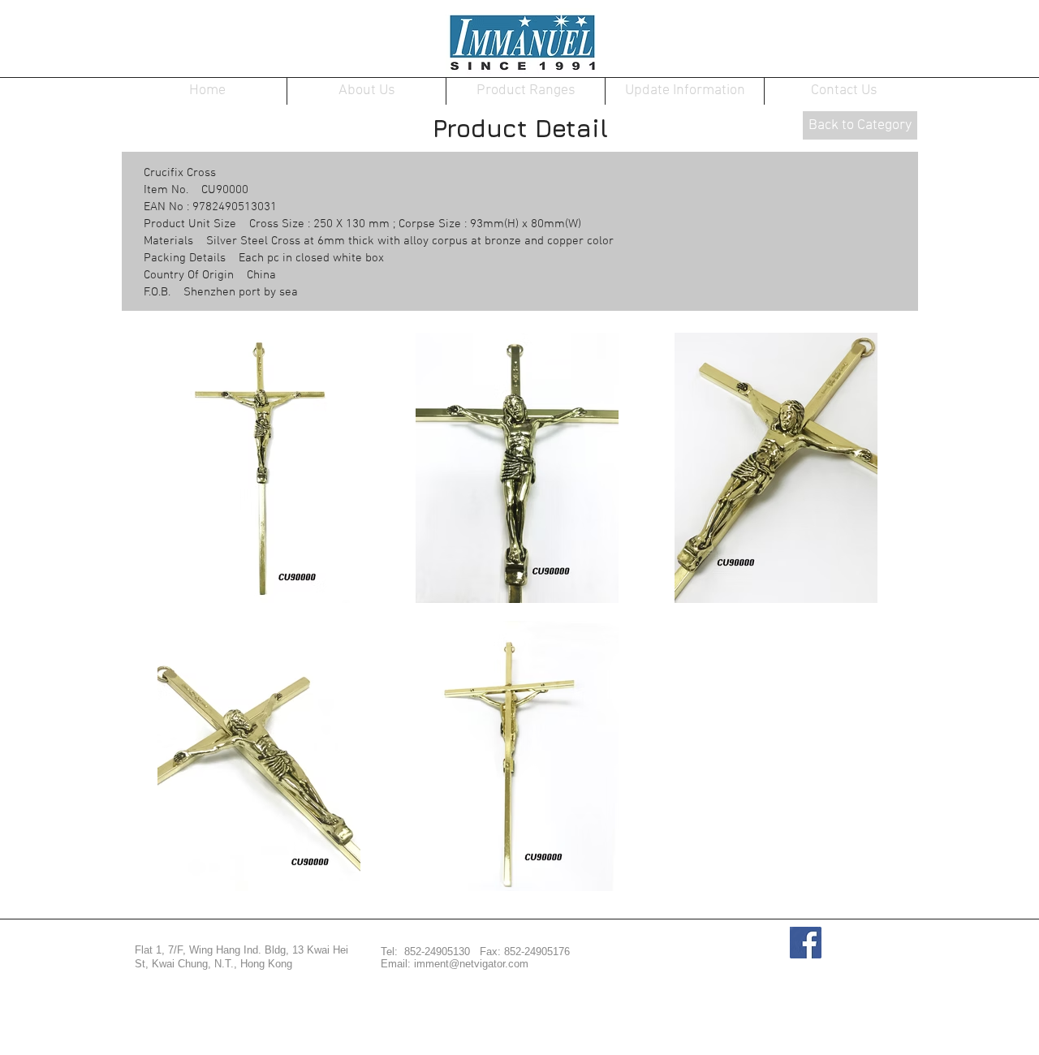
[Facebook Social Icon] (805, 942)
